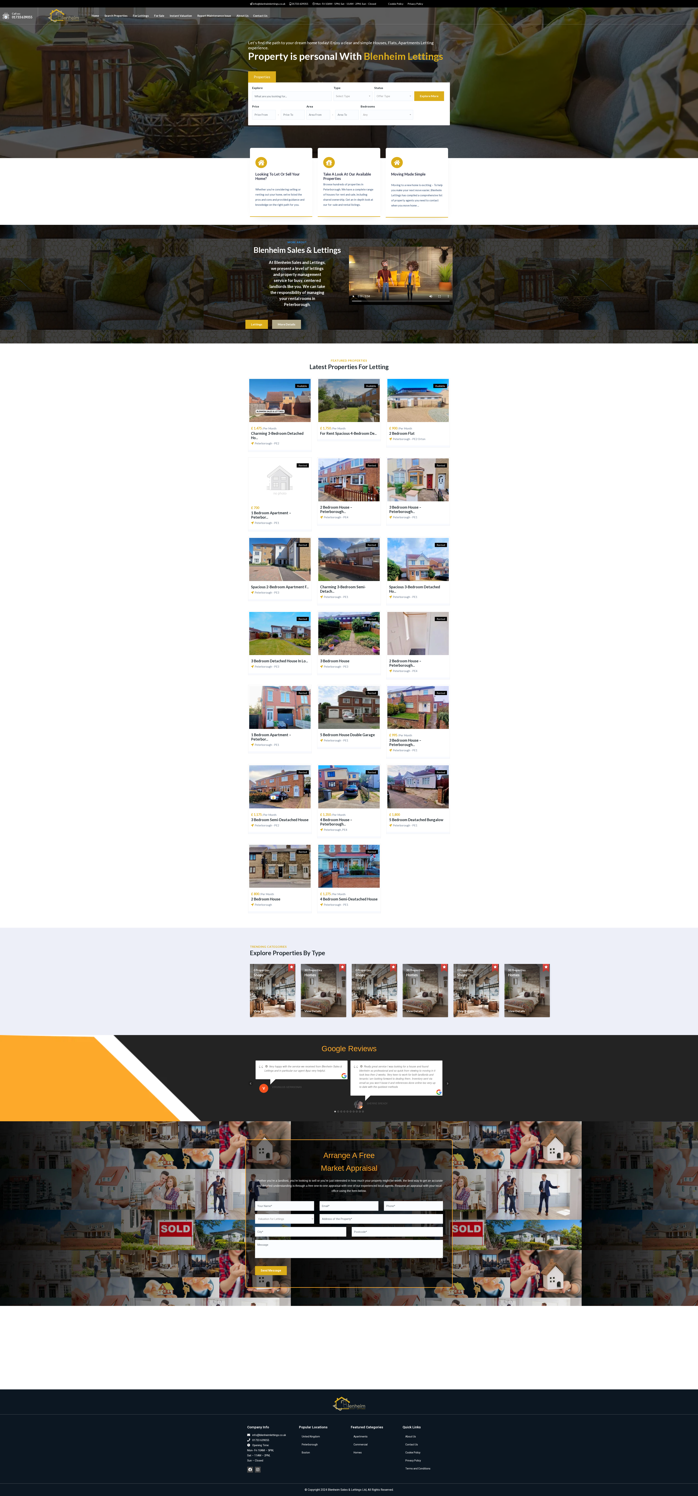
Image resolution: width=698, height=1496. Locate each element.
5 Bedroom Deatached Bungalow (416, 819)
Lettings (256, 324)
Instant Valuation (181, 15)
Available (302, 385)
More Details (286, 324)
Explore (257, 87)
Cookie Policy (395, 3)
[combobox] (353, 96)
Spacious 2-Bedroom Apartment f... (280, 587)
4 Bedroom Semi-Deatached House (349, 899)
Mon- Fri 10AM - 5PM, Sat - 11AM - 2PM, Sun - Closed (345, 3)
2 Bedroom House (265, 899)
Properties (262, 77)
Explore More (429, 96)
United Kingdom (311, 1436)
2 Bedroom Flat (402, 433)
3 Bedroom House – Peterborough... (405, 509)
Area (309, 106)
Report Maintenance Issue (214, 15)
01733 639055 (299, 3)
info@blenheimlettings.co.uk (268, 3)
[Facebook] (250, 1470)
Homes (358, 1452)
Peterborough (310, 1444)
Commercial (361, 1444)
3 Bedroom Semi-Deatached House (279, 819)
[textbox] (353, 96)
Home (95, 15)
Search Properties (116, 15)
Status (378, 87)
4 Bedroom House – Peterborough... (336, 821)
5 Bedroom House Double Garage (347, 735)
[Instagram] (258, 1470)
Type (337, 87)
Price (255, 106)
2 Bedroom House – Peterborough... (336, 509)
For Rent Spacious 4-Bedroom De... (348, 433)
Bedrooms (368, 106)
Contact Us (260, 15)
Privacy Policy (415, 3)
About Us (242, 15)
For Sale (159, 15)
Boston (306, 1452)
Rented (302, 465)
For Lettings (141, 15)
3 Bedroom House (334, 661)
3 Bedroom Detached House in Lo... (279, 661)
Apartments (361, 1436)
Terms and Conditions (417, 1468)
